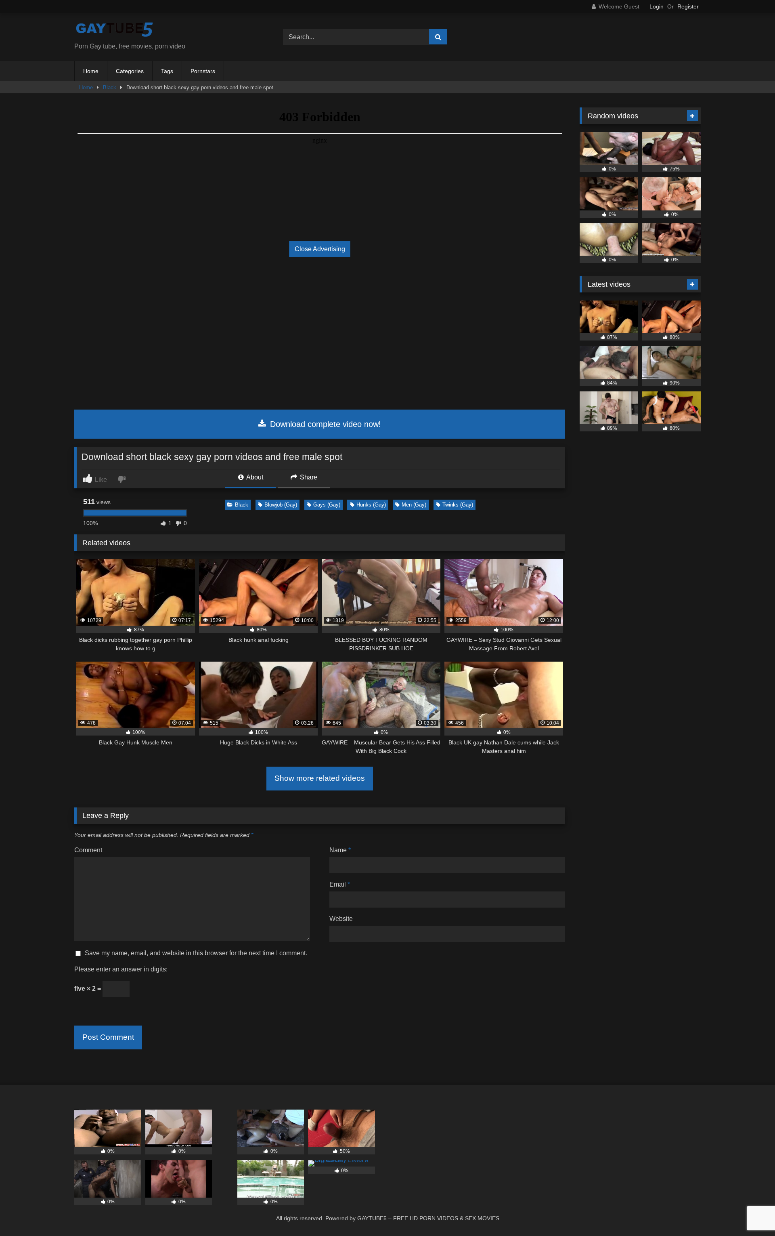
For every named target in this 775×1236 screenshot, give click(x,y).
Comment (88, 850)
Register (688, 6)
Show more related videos (319, 778)
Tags (167, 71)
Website (341, 918)
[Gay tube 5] (114, 30)
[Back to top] (750, 1212)
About (254, 477)
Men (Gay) (414, 505)
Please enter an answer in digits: (121, 969)
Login (656, 6)
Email (339, 884)
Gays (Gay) (326, 505)
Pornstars (203, 71)
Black (109, 87)
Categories (130, 71)
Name (340, 850)
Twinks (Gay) (457, 505)
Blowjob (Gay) (280, 505)
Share (307, 477)
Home (90, 71)
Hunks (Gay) (371, 505)
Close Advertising (320, 249)
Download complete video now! (324, 424)
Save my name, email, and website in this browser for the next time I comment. (196, 953)
